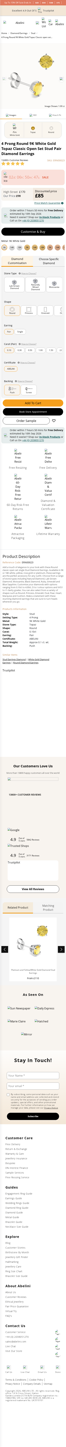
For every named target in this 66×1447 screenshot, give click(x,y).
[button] (33, 247)
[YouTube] (58, 1354)
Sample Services (14, 1172)
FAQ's (8, 1315)
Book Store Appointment (33, 411)
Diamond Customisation (17, 261)
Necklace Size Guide (17, 1226)
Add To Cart (33, 403)
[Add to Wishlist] (54, 421)
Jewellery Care (13, 1266)
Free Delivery (12, 1144)
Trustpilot (9, 670)
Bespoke (10, 1163)
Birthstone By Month (17, 1252)
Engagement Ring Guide (18, 1193)
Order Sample (26, 421)
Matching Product (48, 908)
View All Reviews (33, 889)
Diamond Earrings (19, 33)
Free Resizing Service (17, 1177)
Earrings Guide (13, 1198)
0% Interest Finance (16, 1167)
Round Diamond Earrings (25, 662)
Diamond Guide (14, 1212)
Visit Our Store (13, 1351)
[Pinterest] (58, 1339)
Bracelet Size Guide (16, 1276)
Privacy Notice (51, 1107)
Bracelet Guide (13, 1222)
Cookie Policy (36, 1379)
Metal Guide (12, 1217)
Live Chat (10, 1346)
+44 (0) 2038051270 (33, 220)
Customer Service (15, 1332)
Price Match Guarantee (47, 203)
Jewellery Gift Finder (16, 1257)
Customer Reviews (15, 1297)
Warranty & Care (14, 1153)
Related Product (18, 907)
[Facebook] (58, 1332)
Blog (7, 1242)
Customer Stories (15, 1247)
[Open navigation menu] (60, 23)
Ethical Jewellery (14, 1301)
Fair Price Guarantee (17, 1306)
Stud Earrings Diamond (14, 659)
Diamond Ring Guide (16, 1207)
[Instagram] (58, 1347)
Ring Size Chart (14, 1271)
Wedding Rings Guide (17, 1203)
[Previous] (4, 79)
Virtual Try (11, 1311)
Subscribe (33, 1116)
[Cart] (50, 23)
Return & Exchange (16, 1149)
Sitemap (48, 1383)
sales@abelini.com (15, 1341)
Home (4, 33)
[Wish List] (44, 23)
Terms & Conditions (15, 1379)
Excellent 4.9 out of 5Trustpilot (33, 10)
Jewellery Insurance (16, 1158)
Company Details (32, 1383)
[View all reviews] (12, 163)
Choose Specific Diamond (49, 261)
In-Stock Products (49, 217)
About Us (10, 1292)
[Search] (37, 22)
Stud (33, 33)
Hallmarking (12, 1261)
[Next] (62, 79)
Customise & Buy (33, 232)
